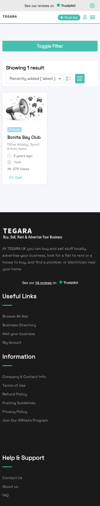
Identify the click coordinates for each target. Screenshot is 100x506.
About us (10, 486)
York (17, 162)
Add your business (18, 333)
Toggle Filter (50, 46)
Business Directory (19, 325)
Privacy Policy (14, 411)
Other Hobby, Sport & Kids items (23, 146)
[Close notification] (92, 5)
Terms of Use (13, 385)
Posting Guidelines (18, 402)
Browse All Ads (15, 316)
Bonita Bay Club (24, 137)
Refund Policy (14, 394)
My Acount (11, 342)
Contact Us (12, 477)
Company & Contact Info (24, 376)
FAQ (5, 495)
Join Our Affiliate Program (25, 420)
